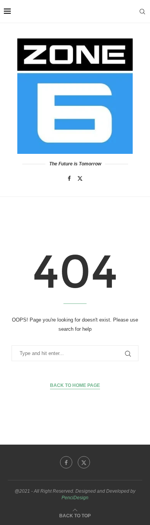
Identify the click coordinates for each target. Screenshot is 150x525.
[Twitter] (80, 178)
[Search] (142, 11)
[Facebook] (69, 178)
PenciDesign (75, 497)
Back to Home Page (75, 385)
